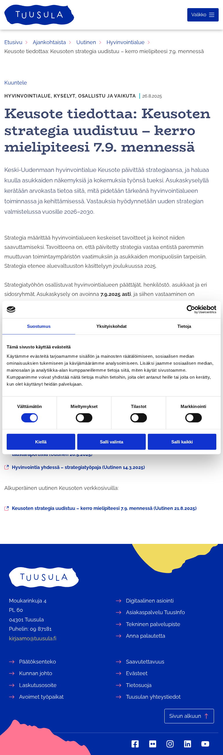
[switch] (84, 418)
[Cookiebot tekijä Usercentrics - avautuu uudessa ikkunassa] (191, 309)
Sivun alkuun (185, 716)
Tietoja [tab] (184, 326)
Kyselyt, (66, 96)
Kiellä (40, 441)
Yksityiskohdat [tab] (111, 326)
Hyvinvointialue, (29, 96)
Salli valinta (111, 441)
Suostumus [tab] (39, 326)
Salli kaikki (182, 441)
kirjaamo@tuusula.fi (32, 638)
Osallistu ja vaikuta (107, 96)
